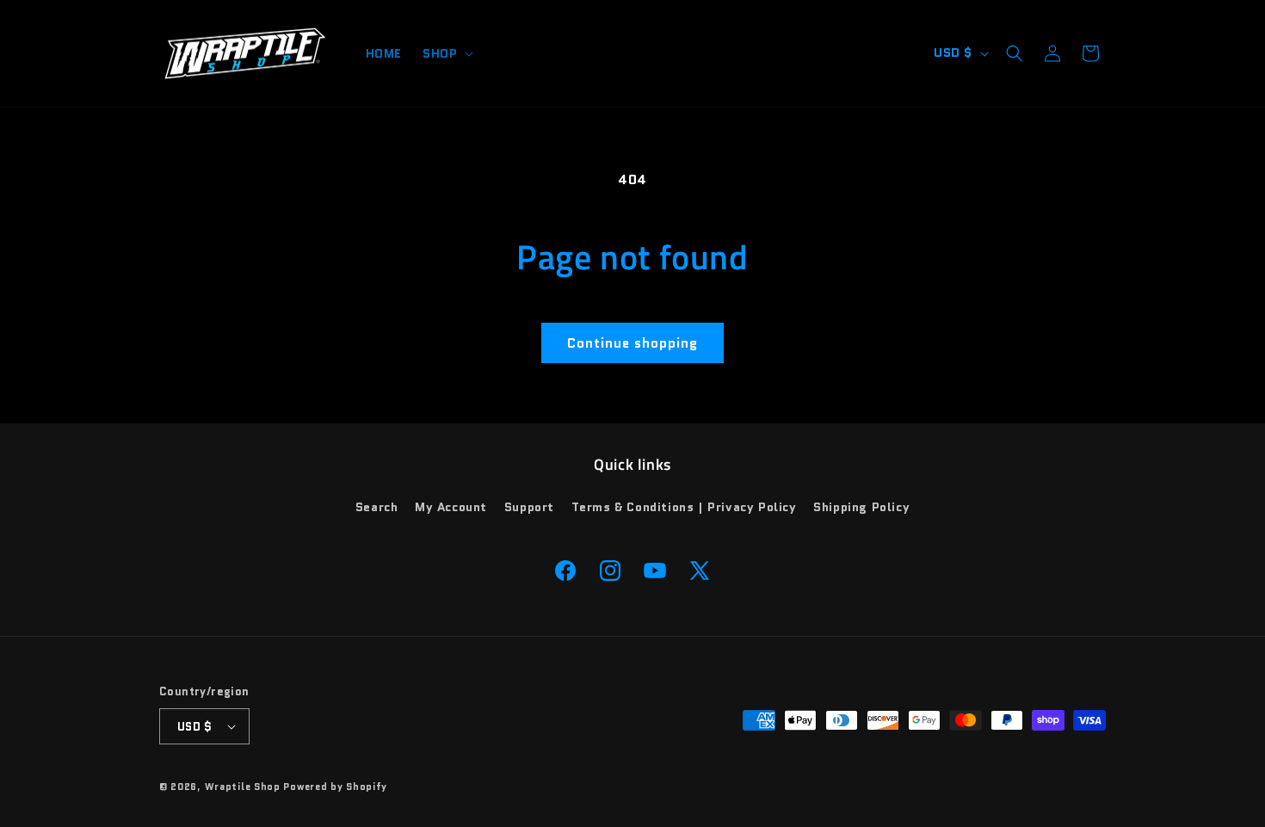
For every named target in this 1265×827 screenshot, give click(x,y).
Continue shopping (632, 343)
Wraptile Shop (243, 786)
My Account (451, 506)
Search (376, 506)
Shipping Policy (861, 506)
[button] (446, 53)
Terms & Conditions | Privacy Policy (684, 506)
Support (529, 506)
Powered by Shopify (335, 786)
